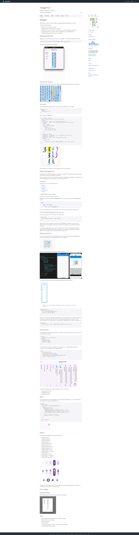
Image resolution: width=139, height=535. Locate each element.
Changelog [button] (47, 15)
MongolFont (43, 187)
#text (90, 60)
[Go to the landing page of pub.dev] (6, 1)
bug (54, 305)
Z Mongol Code (44, 190)
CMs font (43, 191)
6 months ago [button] (46, 10)
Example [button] (52, 15)
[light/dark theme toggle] (136, 1)
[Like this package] (80, 12)
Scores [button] (66, 15)
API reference (91, 32)
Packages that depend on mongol (93, 75)
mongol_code (53, 228)
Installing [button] (57, 15)
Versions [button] (62, 15)
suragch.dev (53, 10)
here (54, 196)
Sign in (128, 1)
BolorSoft (43, 188)
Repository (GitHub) (92, 54)
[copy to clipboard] (81, 40)
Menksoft (43, 185)
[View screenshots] (93, 23)
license (96, 65)
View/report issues (92, 55)
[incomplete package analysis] (45, 12)
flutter (94, 70)
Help (132, 1)
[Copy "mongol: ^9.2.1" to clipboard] (52, 7)
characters (90, 70)
